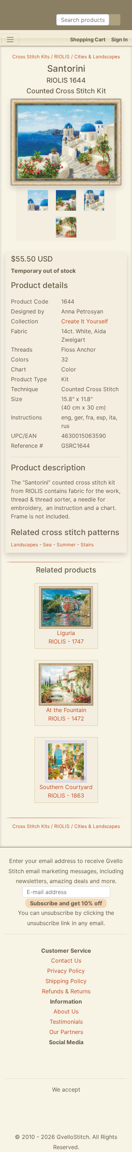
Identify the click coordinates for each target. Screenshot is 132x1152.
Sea (48, 544)
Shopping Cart (88, 39)
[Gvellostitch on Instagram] (90, 1067)
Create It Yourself (84, 321)
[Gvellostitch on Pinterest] (66, 1067)
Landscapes (25, 544)
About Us (66, 1011)
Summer (67, 544)
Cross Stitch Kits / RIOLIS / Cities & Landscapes (66, 56)
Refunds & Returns (66, 991)
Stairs (87, 544)
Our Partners (66, 1031)
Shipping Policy (66, 981)
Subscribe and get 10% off (66, 903)
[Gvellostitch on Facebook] (42, 1067)
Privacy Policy (66, 970)
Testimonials (66, 1021)
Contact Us (66, 960)
